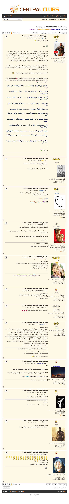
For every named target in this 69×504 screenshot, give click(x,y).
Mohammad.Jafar (39, 290)
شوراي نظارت (32, 29)
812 (61, 295)
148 (61, 244)
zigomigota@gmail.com (54, 247)
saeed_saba (40, 224)
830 (61, 409)
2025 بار (55, 413)
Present (41, 324)
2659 (61, 473)
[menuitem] (56, 16)
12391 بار (55, 215)
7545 (61, 278)
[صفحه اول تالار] (34, 9)
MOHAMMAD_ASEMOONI (44, 29)
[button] (3, 33)
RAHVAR (41, 454)
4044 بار (55, 299)
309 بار (56, 412)
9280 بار (55, 282)
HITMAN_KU (40, 307)
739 (61, 312)
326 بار (56, 316)
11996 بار (55, 62)
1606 (61, 178)
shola (42, 160)
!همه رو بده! (38, 202)
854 (61, 442)
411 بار (55, 250)
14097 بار (55, 479)
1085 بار (55, 317)
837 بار (55, 446)
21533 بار (55, 383)
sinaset (41, 259)
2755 (61, 329)
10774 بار (55, 214)
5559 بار (55, 335)
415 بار (56, 248)
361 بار (56, 445)
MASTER (53, 29)
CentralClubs (32, 495)
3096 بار (55, 60)
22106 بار (55, 283)
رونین (37, 29)
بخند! (42, 198)
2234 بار (55, 478)
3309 (61, 57)
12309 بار (55, 182)
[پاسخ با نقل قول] (6, 36)
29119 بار (55, 382)
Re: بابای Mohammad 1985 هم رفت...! (35, 159)
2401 (61, 378)
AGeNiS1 (41, 190)
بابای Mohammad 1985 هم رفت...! (51, 26)
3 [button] (7, 32)
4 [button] (5, 32)
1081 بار (55, 300)
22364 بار (55, 334)
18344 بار (55, 181)
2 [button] (9, 32)
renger (42, 422)
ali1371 (41, 392)
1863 (61, 209)
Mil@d (42, 38)
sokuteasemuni (40, 363)
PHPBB (37, 495)
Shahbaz (58, 29)
